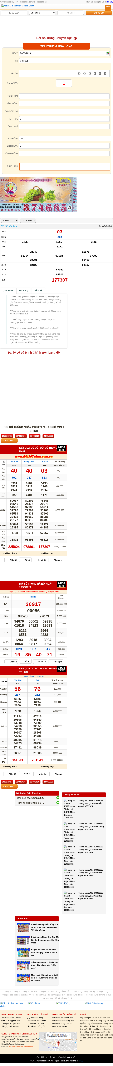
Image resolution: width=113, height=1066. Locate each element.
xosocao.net (42, 2)
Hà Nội (33, 597)
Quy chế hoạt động (35, 1018)
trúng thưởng (89, 991)
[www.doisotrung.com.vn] (34, 458)
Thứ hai (3, 681)
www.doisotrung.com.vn (34, 676)
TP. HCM (14, 462)
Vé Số (27, 560)
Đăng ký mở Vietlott (10, 1026)
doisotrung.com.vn (27, 2)
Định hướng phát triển (10, 1021)
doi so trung (77, 991)
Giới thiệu (40, 1057)
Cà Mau (44, 462)
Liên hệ (38, 291)
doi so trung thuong (75, 995)
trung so (8, 991)
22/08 (34, 436)
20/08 (7, 436)
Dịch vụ (23, 291)
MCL (81, 1061)
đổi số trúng (41, 995)
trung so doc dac (30, 991)
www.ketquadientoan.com (63, 1018)
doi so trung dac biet (56, 995)
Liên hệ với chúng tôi (36, 1026)
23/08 (48, 436)
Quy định (8, 291)
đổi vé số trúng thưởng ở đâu (98, 995)
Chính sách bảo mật (35, 1023)
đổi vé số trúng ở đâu (64, 998)
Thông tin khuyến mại (10, 1023)
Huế (37, 680)
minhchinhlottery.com (9, 2)
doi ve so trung (46, 998)
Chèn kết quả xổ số (66, 1057)
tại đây (110, 2)
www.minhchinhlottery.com (63, 1021)
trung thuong (102, 991)
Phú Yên (17, 680)
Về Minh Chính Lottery (11, 1018)
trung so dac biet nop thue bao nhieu (18, 995)
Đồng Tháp (29, 462)
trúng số (17, 991)
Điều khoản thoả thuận (36, 1021)
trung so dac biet (46, 991)
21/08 (20, 436)
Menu (108, 6)
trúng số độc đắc (63, 991)
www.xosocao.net (59, 1026)
